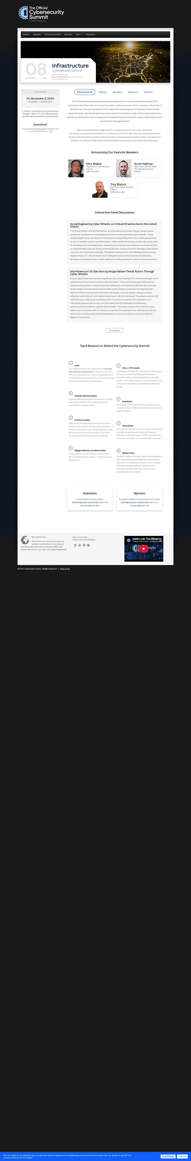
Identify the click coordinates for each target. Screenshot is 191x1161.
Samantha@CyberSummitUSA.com (44, 129)
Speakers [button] (117, 92)
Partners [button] (148, 92)
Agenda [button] (103, 92)
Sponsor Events (39, 537)
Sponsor (139, 493)
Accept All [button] (182, 1156)
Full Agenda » (114, 330)
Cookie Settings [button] (168, 1156)
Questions (90, 493)
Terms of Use (65, 569)
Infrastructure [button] (84, 92)
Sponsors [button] (133, 92)
